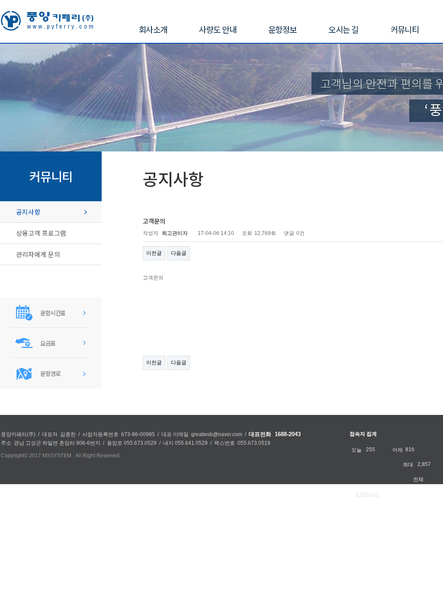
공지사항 (28, 211)
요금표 (47, 343)
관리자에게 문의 (38, 254)
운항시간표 (52, 312)
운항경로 (50, 373)
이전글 (154, 253)
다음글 (178, 253)
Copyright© (14, 456)
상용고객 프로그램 (41, 233)
